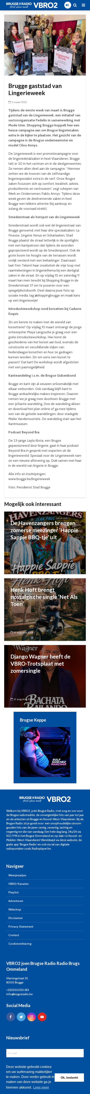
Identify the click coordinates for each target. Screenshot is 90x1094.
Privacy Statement (20, 926)
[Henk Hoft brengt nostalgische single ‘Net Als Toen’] (45, 609)
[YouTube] (42, 1016)
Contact (13, 935)
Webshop (14, 909)
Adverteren (15, 901)
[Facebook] (10, 1016)
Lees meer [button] (41, 1087)
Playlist (13, 892)
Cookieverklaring (19, 944)
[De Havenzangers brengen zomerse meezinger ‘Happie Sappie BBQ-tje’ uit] (45, 542)
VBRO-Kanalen (18, 884)
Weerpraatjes (17, 875)
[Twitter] (21, 1016)
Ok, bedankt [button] (69, 1077)
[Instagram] (31, 1016)
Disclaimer (15, 918)
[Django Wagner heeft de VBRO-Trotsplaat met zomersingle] (45, 676)
